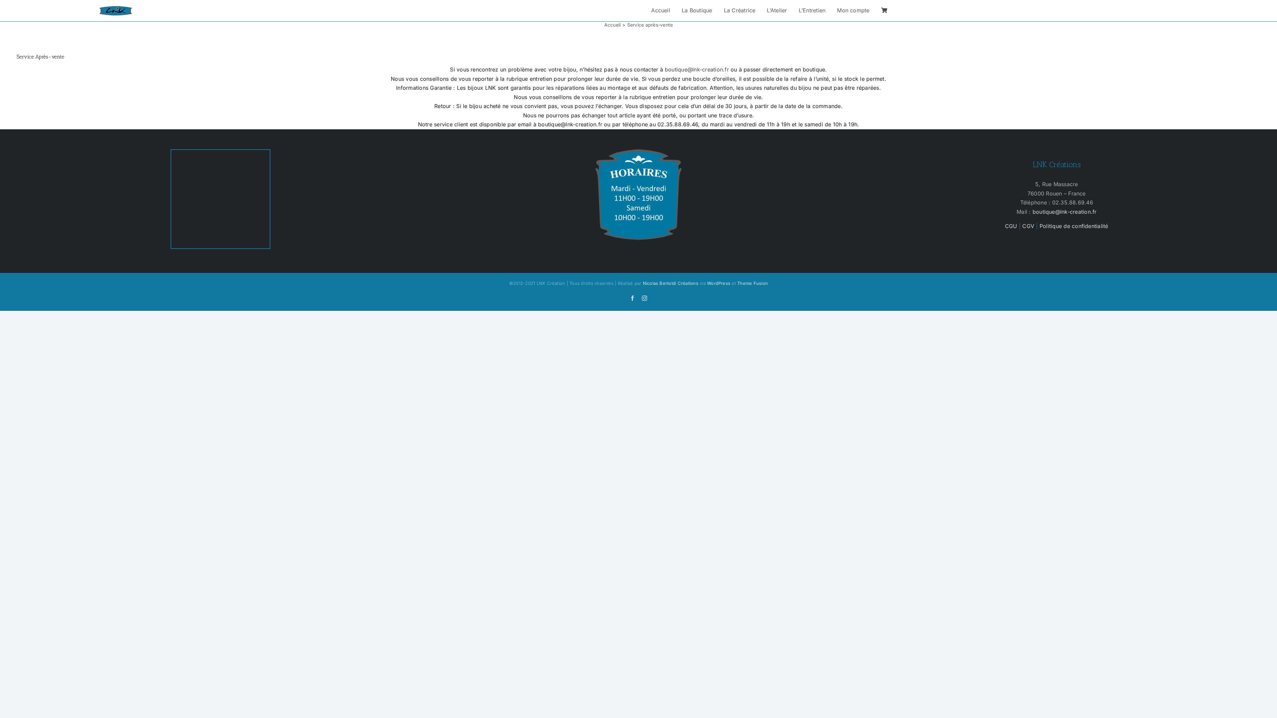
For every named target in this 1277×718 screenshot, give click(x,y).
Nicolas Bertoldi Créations (670, 283)
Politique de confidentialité (1074, 226)
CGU (1011, 226)
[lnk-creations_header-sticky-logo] (115, 8)
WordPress (718, 283)
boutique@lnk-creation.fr (697, 69)
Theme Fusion (752, 283)
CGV (1028, 226)
